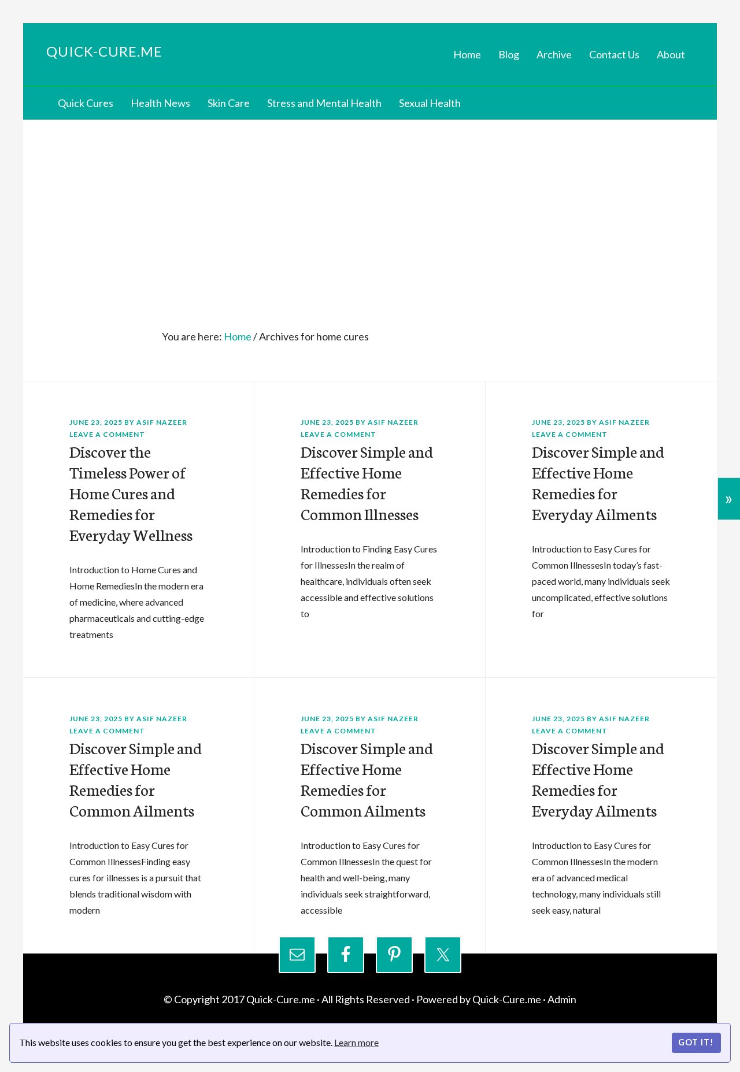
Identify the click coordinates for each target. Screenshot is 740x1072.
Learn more (356, 1042)
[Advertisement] (370, 206)
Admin (561, 999)
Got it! (696, 1042)
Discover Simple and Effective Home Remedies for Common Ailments (135, 778)
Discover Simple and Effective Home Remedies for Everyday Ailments (598, 482)
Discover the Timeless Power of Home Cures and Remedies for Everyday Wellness (131, 492)
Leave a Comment (107, 434)
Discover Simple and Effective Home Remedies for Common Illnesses (367, 482)
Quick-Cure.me (104, 51)
